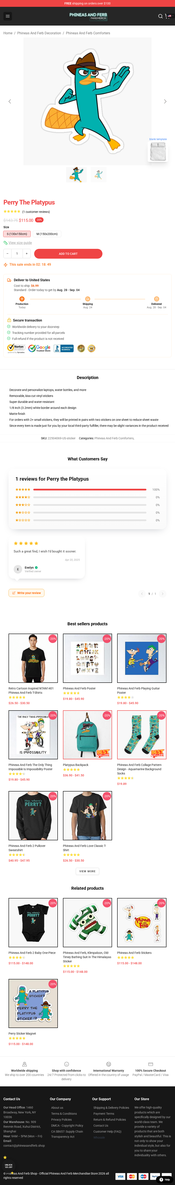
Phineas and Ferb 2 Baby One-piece (32, 952)
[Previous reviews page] (142, 594)
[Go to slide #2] (98, 174)
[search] (160, 16)
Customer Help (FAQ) (107, 1131)
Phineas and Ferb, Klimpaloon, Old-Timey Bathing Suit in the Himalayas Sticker (87, 957)
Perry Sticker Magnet (22, 1033)
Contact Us (100, 1125)
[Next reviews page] (162, 594)
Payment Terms (103, 1113)
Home (7, 33)
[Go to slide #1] (76, 174)
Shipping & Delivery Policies (111, 1107)
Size (6, 227)
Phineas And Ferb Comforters (88, 33)
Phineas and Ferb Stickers (134, 952)
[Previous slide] (10, 101)
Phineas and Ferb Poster (79, 688)
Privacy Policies (61, 1119)
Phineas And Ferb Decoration (39, 33)
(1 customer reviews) (36, 211)
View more (87, 871)
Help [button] (167, 1179)
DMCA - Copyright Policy (67, 1125)
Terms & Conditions (64, 1113)
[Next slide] (164, 101)
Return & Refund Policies (109, 1119)
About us (57, 1107)
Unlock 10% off (8, 1166)
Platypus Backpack (75, 765)
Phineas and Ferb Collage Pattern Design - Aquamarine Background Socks (139, 769)
